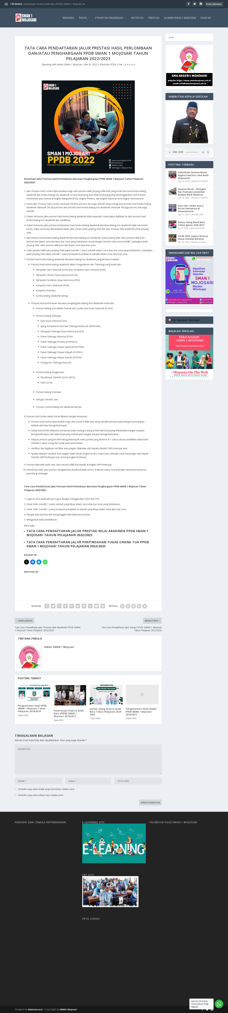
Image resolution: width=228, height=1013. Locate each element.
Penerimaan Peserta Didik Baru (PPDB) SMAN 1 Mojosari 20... (55, 3)
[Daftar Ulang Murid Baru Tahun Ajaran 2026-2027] (172, 224)
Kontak (206, 18)
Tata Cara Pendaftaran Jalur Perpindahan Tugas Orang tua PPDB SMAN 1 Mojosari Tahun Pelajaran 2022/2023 (88, 544)
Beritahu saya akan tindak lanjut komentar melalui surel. (46, 789)
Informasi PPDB (108, 64)
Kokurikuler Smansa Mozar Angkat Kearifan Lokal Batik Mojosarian (193, 175)
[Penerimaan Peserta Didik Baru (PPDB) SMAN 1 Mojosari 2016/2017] (70, 695)
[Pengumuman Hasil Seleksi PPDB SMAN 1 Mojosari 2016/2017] (142, 694)
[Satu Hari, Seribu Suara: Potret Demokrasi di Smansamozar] (172, 208)
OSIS (201, 214)
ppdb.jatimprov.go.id (51, 498)
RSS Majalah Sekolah (185, 320)
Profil (83, 18)
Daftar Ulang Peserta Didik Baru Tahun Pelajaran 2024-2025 (106, 711)
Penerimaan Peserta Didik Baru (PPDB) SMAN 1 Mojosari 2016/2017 (69, 713)
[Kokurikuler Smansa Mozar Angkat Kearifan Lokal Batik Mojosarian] (172, 174)
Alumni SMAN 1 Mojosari (180, 18)
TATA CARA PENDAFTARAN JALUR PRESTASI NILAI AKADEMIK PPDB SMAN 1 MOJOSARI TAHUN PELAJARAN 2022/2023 (87, 533)
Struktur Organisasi (109, 18)
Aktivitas (137, 18)
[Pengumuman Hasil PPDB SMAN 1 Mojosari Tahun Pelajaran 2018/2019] (34, 693)
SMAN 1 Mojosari (68, 1009)
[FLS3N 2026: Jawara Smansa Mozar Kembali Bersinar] (172, 238)
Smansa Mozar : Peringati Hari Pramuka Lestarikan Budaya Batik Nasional (192, 192)
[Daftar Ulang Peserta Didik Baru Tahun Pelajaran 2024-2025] (106, 694)
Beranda (68, 18)
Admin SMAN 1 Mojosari (69, 64)
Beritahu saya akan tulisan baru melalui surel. (41, 795)
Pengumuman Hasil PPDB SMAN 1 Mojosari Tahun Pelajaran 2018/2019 (32, 708)
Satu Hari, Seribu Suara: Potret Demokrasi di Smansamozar (191, 208)
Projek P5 (203, 181)
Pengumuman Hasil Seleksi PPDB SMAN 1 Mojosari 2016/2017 (141, 711)
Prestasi (153, 18)
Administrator (35, 1009)
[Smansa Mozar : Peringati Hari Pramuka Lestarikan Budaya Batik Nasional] (172, 191)
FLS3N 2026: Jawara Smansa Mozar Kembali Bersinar (193, 237)
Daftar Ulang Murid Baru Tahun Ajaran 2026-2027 (191, 224)
